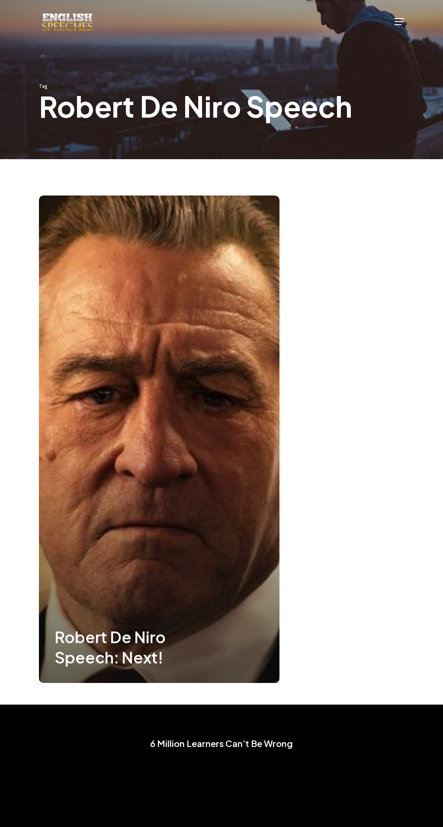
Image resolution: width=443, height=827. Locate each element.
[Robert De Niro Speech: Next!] (159, 439)
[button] (399, 21)
